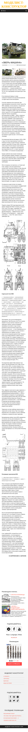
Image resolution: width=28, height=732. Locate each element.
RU (11, 637)
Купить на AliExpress (14, 663)
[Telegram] (8, 629)
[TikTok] (17, 700)
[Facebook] (14, 629)
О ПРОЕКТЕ (6, 676)
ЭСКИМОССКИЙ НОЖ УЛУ (10, 720)
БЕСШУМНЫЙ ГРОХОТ (9, 713)
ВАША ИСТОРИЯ (8, 683)
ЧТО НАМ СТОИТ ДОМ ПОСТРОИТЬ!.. (13, 715)
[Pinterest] (13, 696)
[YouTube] (19, 629)
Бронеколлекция (21, 65)
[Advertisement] (14, 26)
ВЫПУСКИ (6, 680)
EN (14, 637)
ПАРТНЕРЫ (6, 678)
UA (16, 637)
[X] (13, 700)
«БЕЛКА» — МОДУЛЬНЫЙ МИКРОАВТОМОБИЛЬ (18, 608)
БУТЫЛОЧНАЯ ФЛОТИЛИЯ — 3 (11, 718)
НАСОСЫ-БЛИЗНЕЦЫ (18, 594)
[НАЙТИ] (26, 10)
